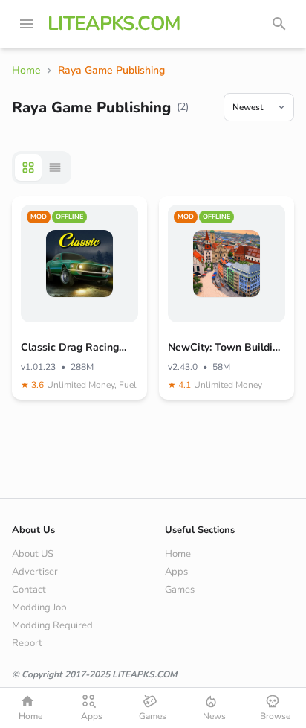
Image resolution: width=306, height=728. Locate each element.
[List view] (55, 167)
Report (27, 643)
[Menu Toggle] (27, 24)
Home (178, 554)
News (214, 716)
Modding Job (39, 607)
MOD (38, 216)
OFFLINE (69, 216)
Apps (176, 571)
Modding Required (52, 625)
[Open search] (279, 24)
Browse (275, 716)
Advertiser (35, 571)
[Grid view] (28, 167)
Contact (29, 589)
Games (180, 589)
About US (32, 554)
